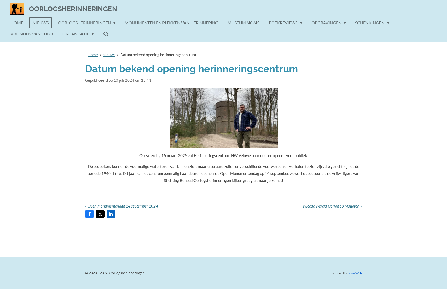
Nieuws (109, 54)
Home (93, 54)
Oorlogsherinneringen (73, 9)
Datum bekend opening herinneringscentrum (158, 54)
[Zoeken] (106, 33)
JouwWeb (355, 273)
